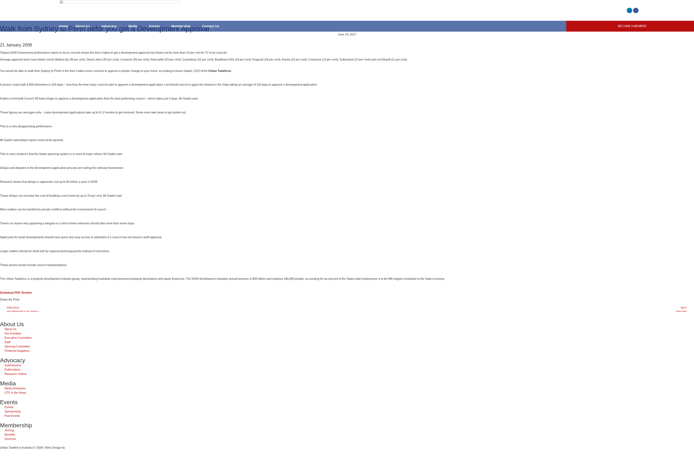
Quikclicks (72, 447)
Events (154, 26)
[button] (1, 304)
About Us (82, 26)
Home (63, 26)
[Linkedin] (629, 10)
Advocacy (109, 26)
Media (133, 26)
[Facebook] (636, 10)
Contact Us (210, 26)
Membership (180, 26)
